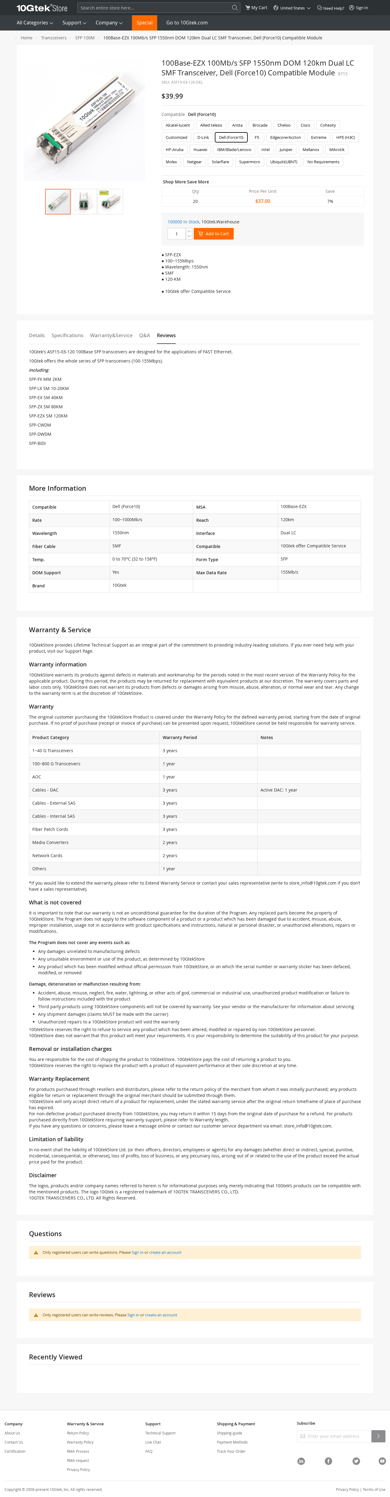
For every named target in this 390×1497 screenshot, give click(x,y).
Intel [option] (265, 149)
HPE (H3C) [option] (345, 137)
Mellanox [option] (311, 149)
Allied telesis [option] (211, 125)
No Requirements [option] (323, 161)
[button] (84, 202)
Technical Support (160, 1432)
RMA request (78, 1460)
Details (37, 335)
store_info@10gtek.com (312, 883)
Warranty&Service (111, 335)
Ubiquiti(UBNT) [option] (283, 161)
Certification (15, 1451)
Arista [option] (237, 125)
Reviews (166, 335)
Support (71, 22)
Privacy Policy (78, 1469)
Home (27, 38)
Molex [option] (171, 161)
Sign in (138, 1252)
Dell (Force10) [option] (231, 137)
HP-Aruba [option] (174, 149)
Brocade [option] (260, 125)
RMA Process (78, 1451)
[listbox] (262, 145)
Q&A (144, 335)
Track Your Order (231, 1451)
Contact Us (14, 1442)
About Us (12, 1432)
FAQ (148, 1451)
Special (144, 22)
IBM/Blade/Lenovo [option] (234, 149)
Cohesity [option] (328, 125)
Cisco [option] (305, 125)
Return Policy (78, 1432)
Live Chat (153, 1442)
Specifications (67, 335)
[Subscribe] (378, 1436)
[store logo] (42, 7)
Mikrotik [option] (337, 149)
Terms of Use (374, 1489)
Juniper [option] (286, 149)
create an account (165, 1252)
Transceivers (54, 38)
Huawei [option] (200, 149)
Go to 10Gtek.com (187, 22)
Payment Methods (232, 1442)
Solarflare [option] (220, 161)
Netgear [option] (194, 161)
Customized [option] (176, 137)
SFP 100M (85, 38)
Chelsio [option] (284, 125)
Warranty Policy (80, 1442)
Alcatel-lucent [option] (178, 125)
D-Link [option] (203, 137)
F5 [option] (257, 137)
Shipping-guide (229, 1432)
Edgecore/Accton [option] (285, 137)
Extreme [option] (318, 137)
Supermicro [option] (249, 161)
